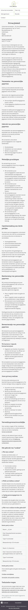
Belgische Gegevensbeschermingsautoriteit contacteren (11, 441)
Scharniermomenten (7, 10)
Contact (3, 17)
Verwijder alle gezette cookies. (10, 577)
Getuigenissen (5, 14)
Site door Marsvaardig (14, 608)
